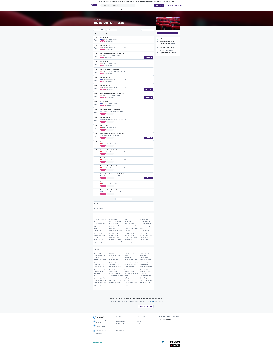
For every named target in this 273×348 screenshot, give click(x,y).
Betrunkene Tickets (98, 285)
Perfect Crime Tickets (129, 233)
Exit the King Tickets (129, 271)
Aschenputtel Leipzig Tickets (100, 278)
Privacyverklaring (151, 301)
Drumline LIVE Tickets (129, 266)
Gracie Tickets (127, 278)
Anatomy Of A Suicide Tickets (100, 269)
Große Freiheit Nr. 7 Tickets (130, 282)
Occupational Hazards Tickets (146, 282)
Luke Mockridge (143, 273)
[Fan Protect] (98, 317)
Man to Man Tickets (128, 221)
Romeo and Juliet (128, 241)
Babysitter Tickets (98, 284)
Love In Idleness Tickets (145, 271)
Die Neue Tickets (113, 284)
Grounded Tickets (128, 280)
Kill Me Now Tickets (144, 264)
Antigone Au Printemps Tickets (101, 277)
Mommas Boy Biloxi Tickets (146, 275)
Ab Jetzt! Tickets (98, 261)
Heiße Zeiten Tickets (129, 285)
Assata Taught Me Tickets (100, 280)
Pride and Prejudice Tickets (130, 237)
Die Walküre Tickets (128, 257)
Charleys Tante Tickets (114, 262)
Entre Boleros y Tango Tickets (116, 225)
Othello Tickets (127, 232)
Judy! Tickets (143, 261)
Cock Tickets (112, 269)
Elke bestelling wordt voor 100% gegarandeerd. (138, 1)
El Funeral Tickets (113, 219)
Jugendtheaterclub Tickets (146, 262)
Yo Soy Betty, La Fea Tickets (146, 235)
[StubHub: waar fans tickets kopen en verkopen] (94, 5)
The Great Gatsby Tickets (145, 221)
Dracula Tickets (97, 241)
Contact (139, 323)
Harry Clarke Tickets (114, 228)
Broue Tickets (97, 237)
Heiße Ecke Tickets (128, 284)
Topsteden (139, 321)
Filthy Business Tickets (129, 277)
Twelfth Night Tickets (144, 233)
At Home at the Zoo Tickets (100, 282)
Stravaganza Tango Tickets (100, 208)
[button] (167, 33)
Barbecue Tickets (98, 230)
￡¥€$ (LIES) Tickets (144, 239)
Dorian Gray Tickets (98, 239)
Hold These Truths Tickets (145, 253)
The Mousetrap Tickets (145, 230)
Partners (118, 328)
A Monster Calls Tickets (99, 253)
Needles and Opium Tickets (146, 280)
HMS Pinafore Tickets (114, 237)
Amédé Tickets (97, 268)
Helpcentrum (140, 318)
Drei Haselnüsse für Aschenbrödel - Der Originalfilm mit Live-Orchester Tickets (131, 262)
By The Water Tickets (114, 259)
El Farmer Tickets (98, 242)
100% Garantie (163, 39)
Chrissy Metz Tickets (114, 264)
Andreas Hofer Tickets (99, 271)
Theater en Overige (97, 19)
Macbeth (126, 219)
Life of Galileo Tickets (144, 269)
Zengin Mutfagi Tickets (145, 237)
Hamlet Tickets (112, 226)
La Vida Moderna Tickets (115, 239)
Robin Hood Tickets (128, 239)
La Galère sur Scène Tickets (146, 266)
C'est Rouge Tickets (113, 261)
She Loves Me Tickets (129, 242)
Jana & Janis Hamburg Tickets (146, 259)
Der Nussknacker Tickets (115, 280)
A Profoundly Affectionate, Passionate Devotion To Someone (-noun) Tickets (100, 257)
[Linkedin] (163, 344)
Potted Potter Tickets (129, 235)
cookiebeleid (152, 341)
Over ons (118, 318)
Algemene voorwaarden (138, 341)
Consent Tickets (113, 271)
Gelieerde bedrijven (120, 321)
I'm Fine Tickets (143, 255)
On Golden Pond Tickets (145, 284)
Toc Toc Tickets (143, 232)
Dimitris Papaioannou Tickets (131, 259)
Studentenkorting (120, 323)
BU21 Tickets (112, 253)
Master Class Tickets (129, 223)
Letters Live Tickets (144, 268)
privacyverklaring (146, 341)
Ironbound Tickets (144, 257)
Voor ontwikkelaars (120, 330)
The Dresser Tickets (144, 219)
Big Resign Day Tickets (99, 235)
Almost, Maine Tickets (99, 266)
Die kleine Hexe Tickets (114, 282)
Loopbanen (118, 325)
